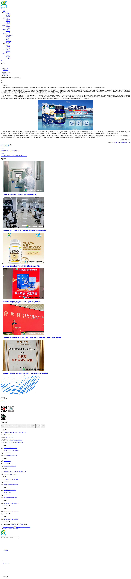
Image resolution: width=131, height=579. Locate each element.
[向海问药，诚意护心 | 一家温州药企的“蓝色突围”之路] (23, 299)
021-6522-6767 (15, 479)
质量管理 (8, 31)
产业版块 (5, 33)
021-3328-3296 (7, 519)
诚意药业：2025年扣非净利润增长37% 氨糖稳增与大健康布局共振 (29, 373)
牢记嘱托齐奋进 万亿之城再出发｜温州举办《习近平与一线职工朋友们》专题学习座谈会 (35, 337)
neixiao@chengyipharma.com (10, 474)
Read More (3, 400)
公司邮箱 (8, 58)
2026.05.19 (6, 302)
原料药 (7, 38)
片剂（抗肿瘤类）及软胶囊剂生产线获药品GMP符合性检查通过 (28, 230)
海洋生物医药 (9, 35)
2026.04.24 (6, 373)
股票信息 (8, 45)
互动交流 (8, 48)
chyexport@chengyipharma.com (11, 484)
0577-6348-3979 (22, 471)
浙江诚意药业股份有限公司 (17, 524)
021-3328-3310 (7, 511)
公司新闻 (8, 28)
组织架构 (8, 15)
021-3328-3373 (15, 503)
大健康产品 (8, 41)
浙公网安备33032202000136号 (23, 527)
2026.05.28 (6, 266)
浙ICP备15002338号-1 (8, 527)
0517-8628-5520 (15, 450)
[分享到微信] (3, 145)
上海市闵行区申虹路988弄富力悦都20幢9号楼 (15, 432)
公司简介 (8, 13)
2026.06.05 (6, 230)
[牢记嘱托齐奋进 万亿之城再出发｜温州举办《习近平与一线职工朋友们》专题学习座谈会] (23, 334)
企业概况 (5, 12)
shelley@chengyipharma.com (10, 455)
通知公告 (8, 26)
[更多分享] (1, 145)
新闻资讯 (5, 25)
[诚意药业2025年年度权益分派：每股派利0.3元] (23, 191)
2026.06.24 (6, 194)
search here (3, 537)
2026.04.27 (6, 337)
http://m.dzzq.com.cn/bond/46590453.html (121, 142)
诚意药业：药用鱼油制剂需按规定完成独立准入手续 (25, 266)
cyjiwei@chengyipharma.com (16, 440)
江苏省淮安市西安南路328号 (10, 448)
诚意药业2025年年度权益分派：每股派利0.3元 (23, 194)
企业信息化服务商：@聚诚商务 (10, 528)
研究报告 (8, 46)
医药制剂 (8, 36)
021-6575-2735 (7, 479)
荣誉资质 (8, 16)
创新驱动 (5, 29)
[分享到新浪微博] (5, 145)
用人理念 (8, 51)
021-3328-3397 (9, 435)
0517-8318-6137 (7, 450)
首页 (4, 11)
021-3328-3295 (9, 437)
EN (1, 8)
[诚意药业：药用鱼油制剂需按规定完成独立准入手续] (23, 263)
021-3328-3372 (7, 503)
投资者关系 (6, 43)
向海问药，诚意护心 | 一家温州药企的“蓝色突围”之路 (25, 302)
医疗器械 (8, 42)
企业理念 (8, 19)
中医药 (7, 39)
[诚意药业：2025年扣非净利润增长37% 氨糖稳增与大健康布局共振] (23, 370)
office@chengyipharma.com (17, 442)
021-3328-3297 (15, 519)
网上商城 (8, 56)
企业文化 (5, 18)
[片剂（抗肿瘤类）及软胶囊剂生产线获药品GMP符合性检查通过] (23, 227)
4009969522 (6, 471)
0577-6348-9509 (7, 492)
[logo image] (3, 536)
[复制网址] (8, 145)
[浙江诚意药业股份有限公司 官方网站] (4, 7)
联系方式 (8, 55)
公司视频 (8, 23)
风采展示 (8, 52)
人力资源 (5, 49)
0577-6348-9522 (14, 471)
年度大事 (8, 22)
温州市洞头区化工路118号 (10, 490)
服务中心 (5, 54)
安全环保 (8, 32)
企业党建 (8, 21)
